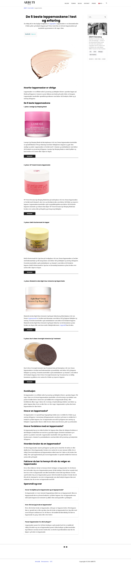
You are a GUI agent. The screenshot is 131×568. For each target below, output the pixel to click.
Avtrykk (37, 561)
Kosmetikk (31, 8)
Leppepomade (32, 318)
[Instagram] (66, 547)
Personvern (45, 561)
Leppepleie (52, 23)
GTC (51, 561)
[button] (102, 3)
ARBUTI (25, 8)
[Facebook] (64, 547)
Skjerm (33, 34)
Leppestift (63, 325)
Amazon (29, 156)
